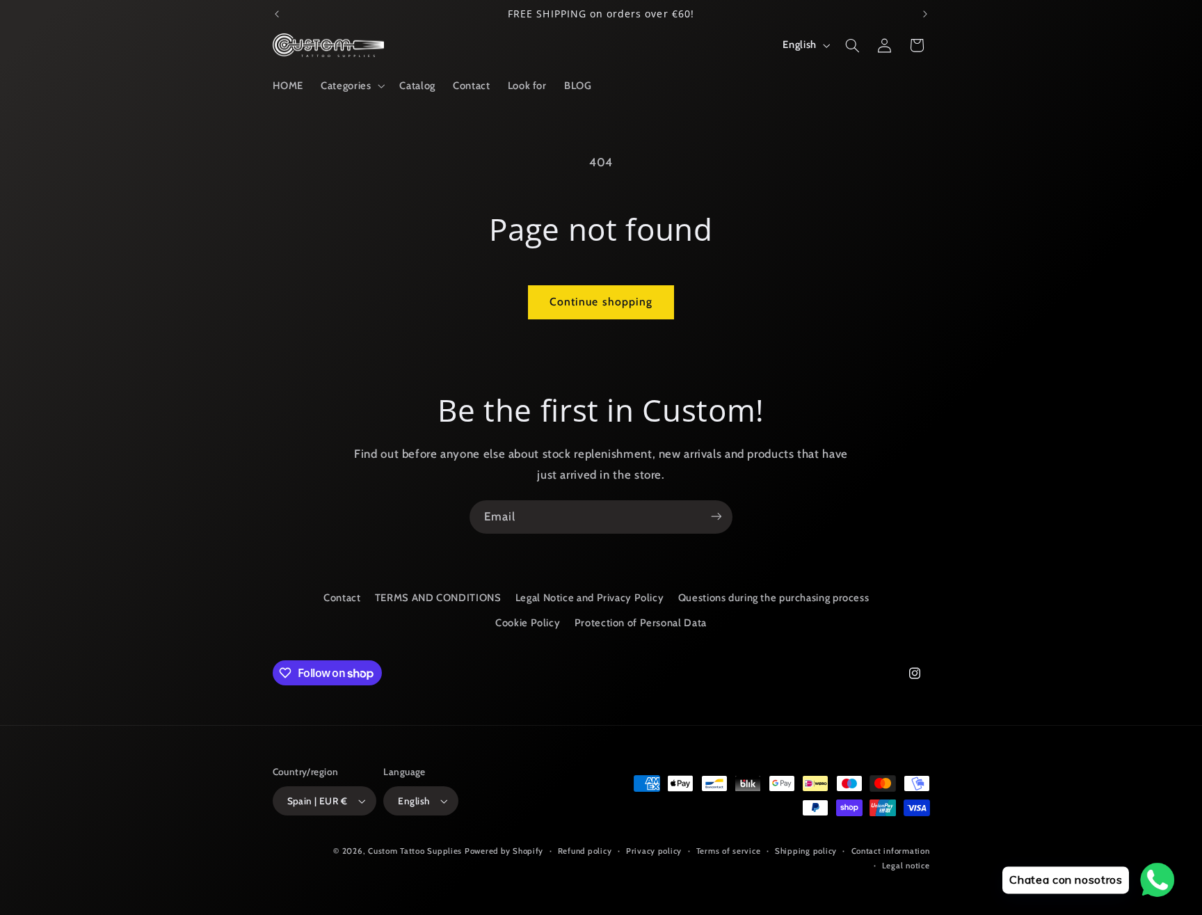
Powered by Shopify (504, 851)
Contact (341, 597)
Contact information (890, 851)
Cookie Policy (527, 623)
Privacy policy (654, 851)
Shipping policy (806, 851)
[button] (351, 85)
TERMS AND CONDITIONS (438, 597)
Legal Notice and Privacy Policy (589, 597)
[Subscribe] (716, 516)
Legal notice (906, 865)
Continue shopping (601, 301)
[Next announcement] (925, 14)
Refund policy (585, 851)
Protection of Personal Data (641, 623)
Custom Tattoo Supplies (415, 851)
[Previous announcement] (277, 14)
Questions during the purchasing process (774, 597)
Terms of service (728, 851)
